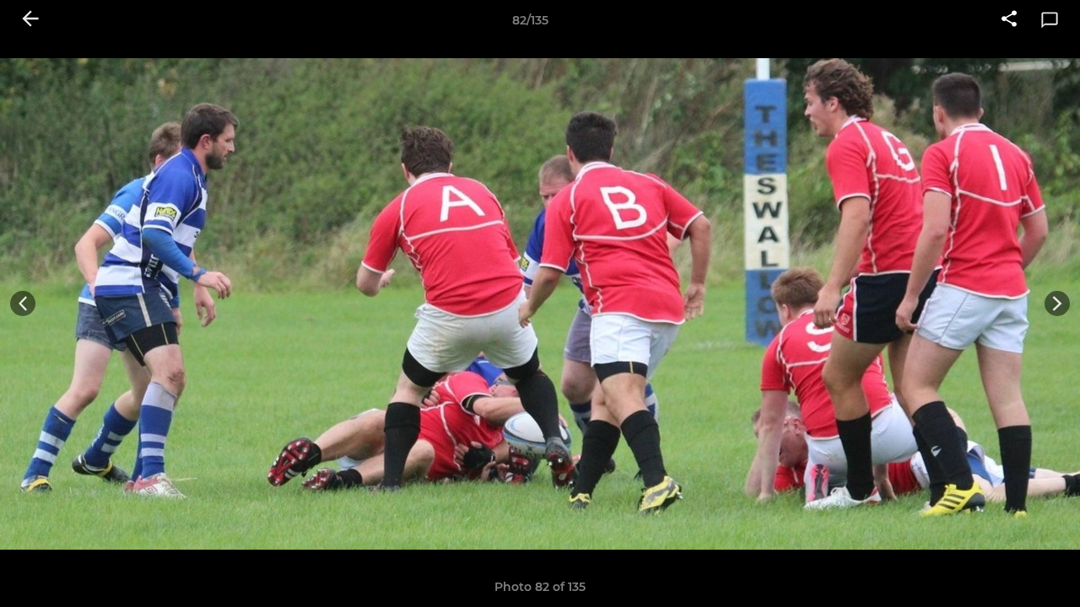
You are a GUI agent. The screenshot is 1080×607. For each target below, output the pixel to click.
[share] (1009, 20)
